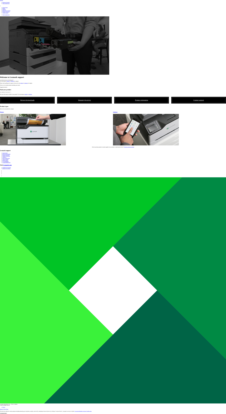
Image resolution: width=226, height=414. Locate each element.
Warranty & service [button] (6, 11)
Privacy (3, 407)
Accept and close (3, 413)
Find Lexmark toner (6, 158)
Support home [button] (5, 7)
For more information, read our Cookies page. (83, 411)
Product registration (6, 155)
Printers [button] (3, 8)
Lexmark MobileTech (6, 162)
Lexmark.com (7, 165)
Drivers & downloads (6, 154)
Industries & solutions (6, 168)
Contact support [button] (5, 12)
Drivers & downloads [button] (6, 10)
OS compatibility (5, 161)
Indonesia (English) (6, 2)
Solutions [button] (4, 9)
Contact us (4, 157)
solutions (12, 81)
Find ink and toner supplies (129, 147)
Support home (5, 153)
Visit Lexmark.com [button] (5, 3)
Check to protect (5, 159)
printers (8, 81)
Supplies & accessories (6, 167)
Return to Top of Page (4, 409)
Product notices (5, 160)
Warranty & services (6, 156)
